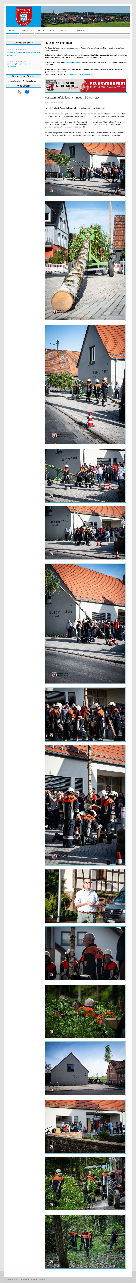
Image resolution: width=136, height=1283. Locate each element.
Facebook (79, 62)
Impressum (65, 30)
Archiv (52, 30)
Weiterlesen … (12, 55)
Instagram (68, 62)
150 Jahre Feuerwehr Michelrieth (79, 74)
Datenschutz (81, 30)
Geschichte (27, 30)
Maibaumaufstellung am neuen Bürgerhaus (23, 52)
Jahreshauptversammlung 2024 (19, 64)
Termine (40, 30)
